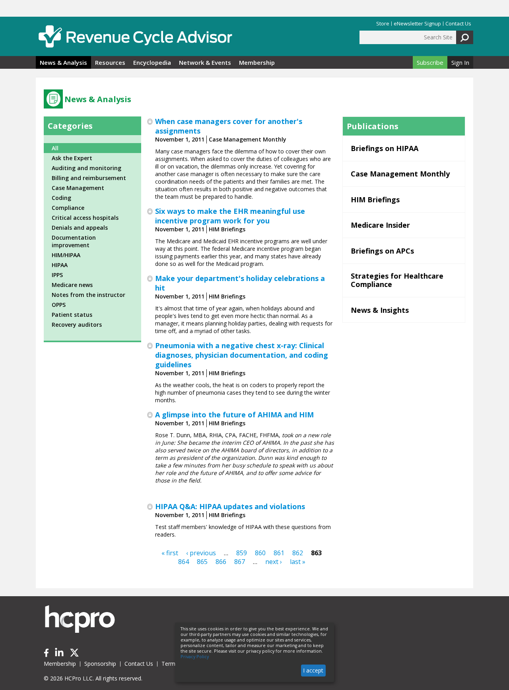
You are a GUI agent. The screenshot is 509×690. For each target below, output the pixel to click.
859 (241, 553)
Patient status (72, 314)
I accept (313, 670)
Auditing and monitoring (86, 168)
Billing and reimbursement (89, 178)
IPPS (57, 275)
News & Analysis (63, 62)
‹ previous (201, 553)
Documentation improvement (74, 241)
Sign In (460, 62)
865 (202, 561)
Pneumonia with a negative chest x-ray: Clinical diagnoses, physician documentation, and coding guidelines (241, 355)
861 (279, 553)
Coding (61, 198)
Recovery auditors (77, 324)
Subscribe (430, 62)
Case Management (78, 188)
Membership (257, 62)
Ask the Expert (72, 158)
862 (297, 553)
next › (273, 561)
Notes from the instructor (88, 294)
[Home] (135, 36)
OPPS (59, 304)
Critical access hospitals (85, 217)
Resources (110, 62)
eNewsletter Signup (417, 23)
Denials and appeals (80, 227)
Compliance (68, 207)
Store (382, 23)
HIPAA (60, 265)
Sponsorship (100, 663)
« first (169, 553)
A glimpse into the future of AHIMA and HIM (234, 414)
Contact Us (458, 23)
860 (260, 553)
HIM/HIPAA (66, 255)
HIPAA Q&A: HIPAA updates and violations (230, 506)
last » (297, 561)
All (55, 148)
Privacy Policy (195, 656)
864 (183, 561)
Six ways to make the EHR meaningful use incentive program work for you (230, 215)
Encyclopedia (152, 62)
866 (221, 561)
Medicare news (72, 285)
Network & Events (205, 62)
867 (239, 561)
